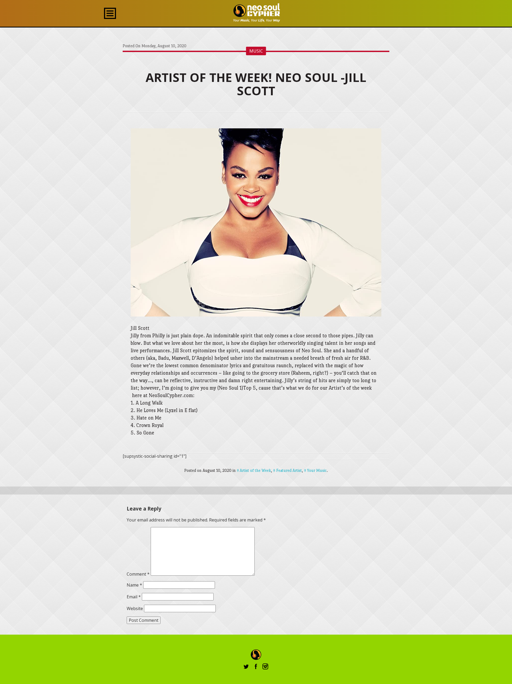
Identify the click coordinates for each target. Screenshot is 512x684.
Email (134, 597)
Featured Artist (289, 470)
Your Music (317, 470)
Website (135, 608)
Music (256, 51)
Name (134, 585)
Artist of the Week (255, 470)
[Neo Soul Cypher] (256, 13)
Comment (138, 574)
